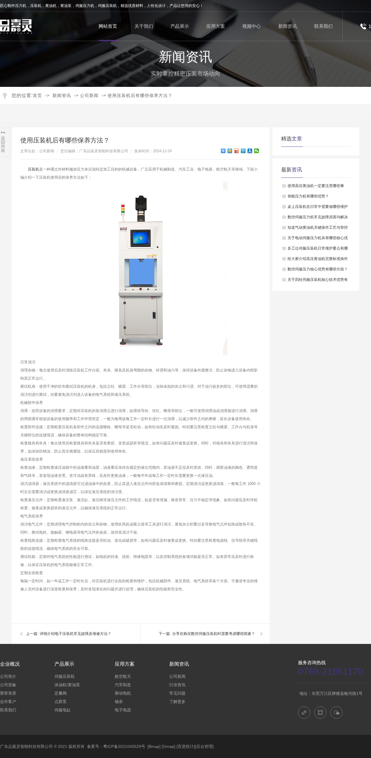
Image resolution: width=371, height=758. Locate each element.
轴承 (119, 701)
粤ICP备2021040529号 (124, 746)
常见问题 (177, 693)
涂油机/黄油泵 (67, 684)
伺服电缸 (62, 710)
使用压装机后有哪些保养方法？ (140, 95)
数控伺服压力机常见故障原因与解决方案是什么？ (318, 218)
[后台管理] (204, 746)
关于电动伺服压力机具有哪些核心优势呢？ (318, 239)
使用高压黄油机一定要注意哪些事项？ (316, 187)
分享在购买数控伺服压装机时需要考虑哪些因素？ (213, 633)
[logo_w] (16, 27)
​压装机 (33, 169)
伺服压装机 (107, 5)
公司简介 (8, 676)
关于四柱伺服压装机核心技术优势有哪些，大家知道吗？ (318, 281)
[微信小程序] (304, 712)
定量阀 (60, 693)
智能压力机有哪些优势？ (308, 196)
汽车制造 (123, 684)
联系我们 (323, 26)
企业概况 (10, 664)
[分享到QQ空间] (230, 151)
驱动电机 (123, 693)
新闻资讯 (287, 26)
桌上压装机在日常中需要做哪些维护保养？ (318, 208)
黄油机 (51, 5)
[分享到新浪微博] (236, 151)
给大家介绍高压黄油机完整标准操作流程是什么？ (318, 260)
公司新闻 (89, 95)
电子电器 (123, 710)
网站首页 (108, 26)
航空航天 (123, 676)
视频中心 (251, 26)
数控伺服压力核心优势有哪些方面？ (318, 269)
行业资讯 (177, 684)
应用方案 (215, 26)
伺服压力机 (84, 5)
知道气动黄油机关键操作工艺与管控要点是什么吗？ (318, 229)
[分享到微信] (256, 151)
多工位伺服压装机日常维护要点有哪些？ (318, 250)
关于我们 (143, 26)
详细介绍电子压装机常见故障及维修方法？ (75, 633)
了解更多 (177, 701)
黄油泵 (66, 5)
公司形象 (8, 684)
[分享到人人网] (250, 151)
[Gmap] (168, 746)
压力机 (20, 5)
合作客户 (8, 701)
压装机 (35, 5)
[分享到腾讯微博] (243, 151)
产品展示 (179, 26)
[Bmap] (154, 746)
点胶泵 (60, 701)
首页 (37, 95)
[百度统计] (186, 746)
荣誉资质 (8, 693)
